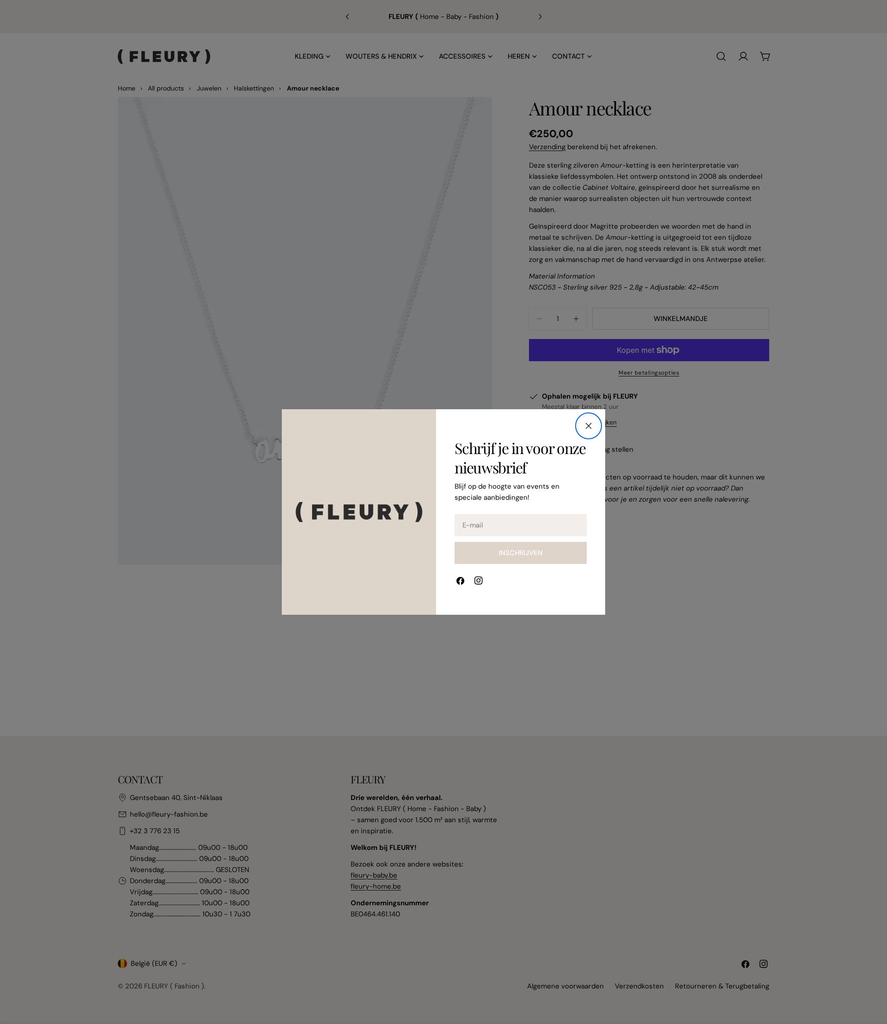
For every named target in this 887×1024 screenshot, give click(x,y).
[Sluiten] (588, 426)
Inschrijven (520, 552)
